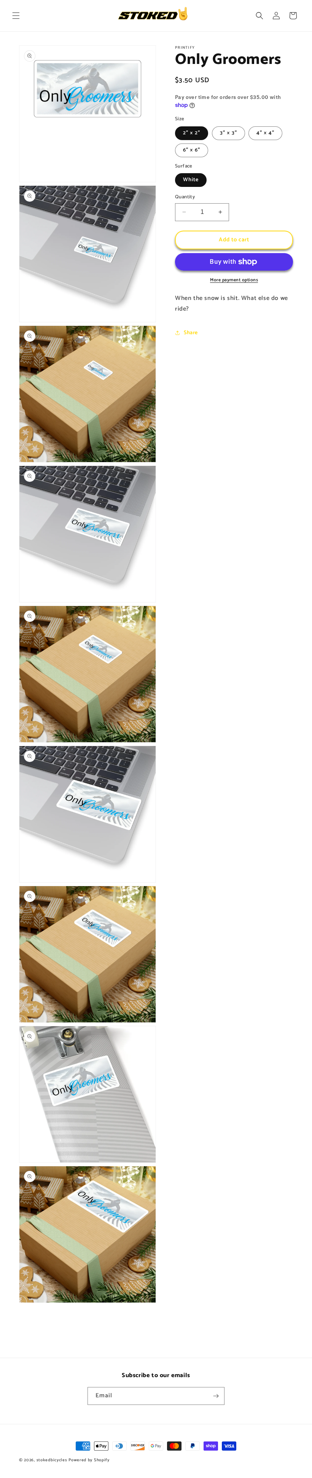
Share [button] (191, 332)
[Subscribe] (215, 1396)
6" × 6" (191, 150)
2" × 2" (191, 133)
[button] (16, 15)
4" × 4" (265, 133)
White (191, 179)
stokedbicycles (52, 1460)
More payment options (234, 280)
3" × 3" (228, 133)
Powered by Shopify (89, 1460)
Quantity (185, 197)
